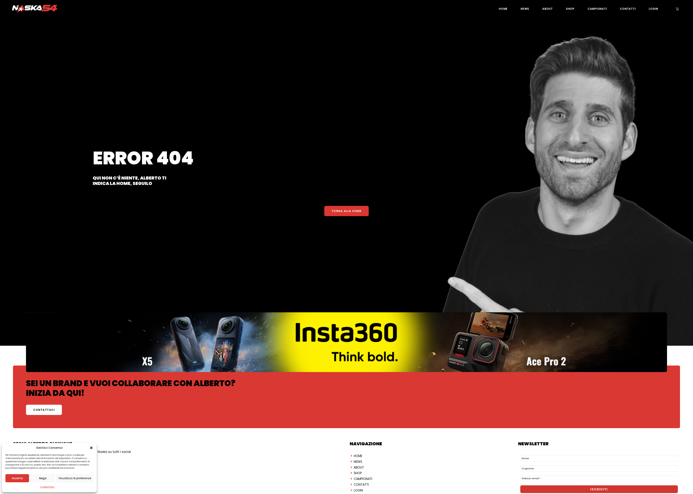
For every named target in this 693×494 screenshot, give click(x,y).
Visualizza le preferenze (74, 478)
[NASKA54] (34, 9)
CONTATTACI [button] (44, 410)
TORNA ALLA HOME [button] (347, 211)
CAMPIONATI (597, 9)
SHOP (570, 9)
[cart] (676, 9)
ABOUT (547, 9)
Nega (43, 478)
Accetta (17, 478)
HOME (503, 9)
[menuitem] (503, 9)
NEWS (525, 9)
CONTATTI (628, 9)
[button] (91, 448)
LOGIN (653, 9)
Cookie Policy (47, 486)
